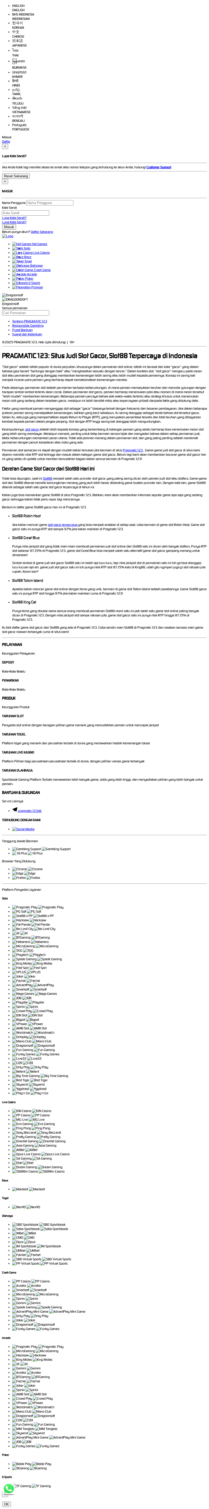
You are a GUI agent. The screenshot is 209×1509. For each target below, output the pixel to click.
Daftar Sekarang (42, 232)
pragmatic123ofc (30, 811)
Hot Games (39, 244)
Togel (28, 261)
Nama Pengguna (13, 203)
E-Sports (34, 283)
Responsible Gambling (28, 325)
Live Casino (41, 252)
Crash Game (42, 270)
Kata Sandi (9, 207)
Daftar (6, 141)
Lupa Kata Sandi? (14, 218)
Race (27, 257)
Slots (26, 248)
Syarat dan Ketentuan (27, 334)
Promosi (37, 287)
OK (6, 1504)
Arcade (31, 274)
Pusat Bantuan (22, 330)
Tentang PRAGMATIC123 (29, 321)
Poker (28, 278)
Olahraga (36, 265)
